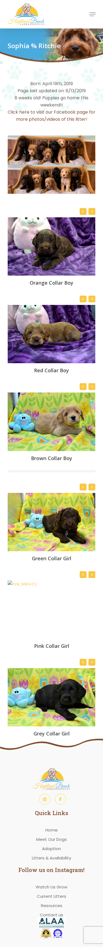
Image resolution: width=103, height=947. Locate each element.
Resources (51, 905)
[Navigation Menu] (93, 14)
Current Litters (51, 896)
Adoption (51, 848)
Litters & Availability (51, 858)
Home (51, 830)
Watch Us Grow (51, 887)
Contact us (51, 915)
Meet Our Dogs (51, 839)
